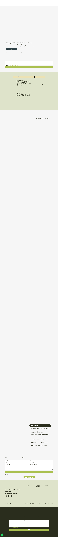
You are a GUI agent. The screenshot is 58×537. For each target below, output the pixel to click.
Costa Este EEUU (29, 3)
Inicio (15, 3)
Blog (35, 3)
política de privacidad (14, 65)
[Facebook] (9, 496)
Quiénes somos (41, 3)
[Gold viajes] (3, 3)
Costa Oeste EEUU (21, 3)
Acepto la (12, 65)
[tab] (21, 77)
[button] (40, 425)
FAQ (46, 3)
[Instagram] (6, 496)
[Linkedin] (11, 496)
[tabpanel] (22, 88)
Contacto (51, 3)
